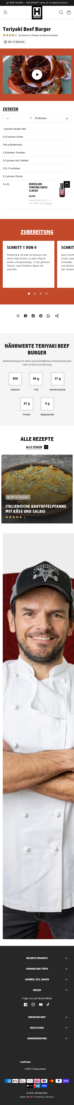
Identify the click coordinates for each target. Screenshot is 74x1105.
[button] (5, 12)
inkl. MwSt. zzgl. (36, 203)
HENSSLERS (41, 1093)
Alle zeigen (34, 447)
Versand (48, 203)
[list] (37, 489)
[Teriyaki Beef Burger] (37, 75)
